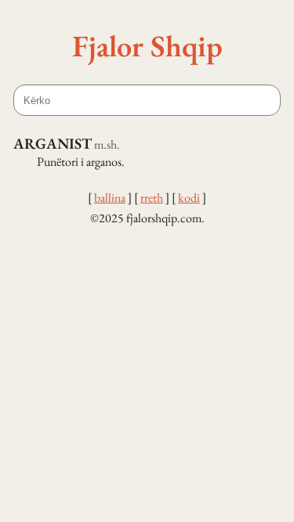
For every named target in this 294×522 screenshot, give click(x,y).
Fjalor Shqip (147, 45)
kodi (189, 197)
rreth (151, 197)
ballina (109, 197)
